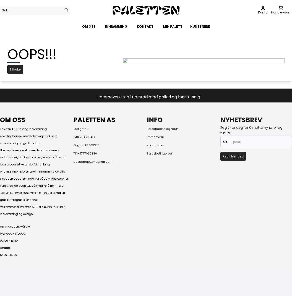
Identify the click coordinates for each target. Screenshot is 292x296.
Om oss (88, 26)
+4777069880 (87, 153)
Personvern (155, 137)
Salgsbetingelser (159, 153)
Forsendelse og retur (162, 129)
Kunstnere (200, 26)
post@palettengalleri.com (92, 162)
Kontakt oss (155, 145)
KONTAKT (145, 26)
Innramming (116, 26)
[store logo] (146, 10)
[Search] (66, 10)
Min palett (172, 26)
